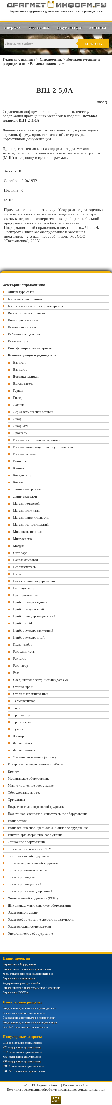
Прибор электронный (29, 637)
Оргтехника (16, 800)
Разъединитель (24, 651)
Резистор (19, 658)
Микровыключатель (27, 532)
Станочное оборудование (27, 842)
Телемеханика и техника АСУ (29, 849)
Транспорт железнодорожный (30, 891)
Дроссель (20, 433)
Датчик (18, 405)
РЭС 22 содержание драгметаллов (24, 1070)
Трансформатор (24, 722)
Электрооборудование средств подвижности (41, 919)
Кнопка (18, 468)
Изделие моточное (26, 454)
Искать (93, 44)
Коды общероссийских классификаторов (28, 973)
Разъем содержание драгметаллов (24, 1012)
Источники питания (22, 327)
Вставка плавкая (45, 64)
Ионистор (20, 461)
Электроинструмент (23, 912)
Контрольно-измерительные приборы (35, 764)
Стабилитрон (23, 687)
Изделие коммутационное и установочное (43, 447)
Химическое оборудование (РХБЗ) (33, 898)
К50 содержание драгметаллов (22, 1061)
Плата (17, 574)
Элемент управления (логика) (34, 757)
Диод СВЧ (20, 426)
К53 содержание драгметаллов (22, 1056)
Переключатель (24, 567)
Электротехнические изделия (29, 926)
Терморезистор (24, 701)
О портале (12, 28)
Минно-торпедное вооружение (31, 785)
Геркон (18, 391)
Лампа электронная (27, 489)
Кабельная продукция (24, 334)
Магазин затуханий (27, 510)
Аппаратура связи (21, 292)
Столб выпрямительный (30, 694)
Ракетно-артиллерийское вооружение (35, 835)
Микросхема (22, 539)
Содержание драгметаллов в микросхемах (29, 1017)
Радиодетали (17, 821)
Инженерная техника (23, 320)
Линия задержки (25, 496)
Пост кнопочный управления (34, 581)
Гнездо (18, 398)
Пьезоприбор (23, 644)
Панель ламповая (25, 560)
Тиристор (20, 708)
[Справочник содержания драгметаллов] (56, 6)
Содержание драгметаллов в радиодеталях (29, 1008)
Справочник (39, 28)
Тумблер (19, 729)
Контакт (19, 482)
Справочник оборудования (19, 964)
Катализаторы (18, 341)
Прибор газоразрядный (30, 602)
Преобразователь (25, 595)
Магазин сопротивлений (31, 525)
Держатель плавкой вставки (33, 412)
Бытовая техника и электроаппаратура (36, 306)
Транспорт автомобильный (28, 870)
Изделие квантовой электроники (36, 440)
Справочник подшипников (19, 978)
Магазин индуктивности (31, 517)
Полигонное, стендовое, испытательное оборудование (48, 814)
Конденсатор (22, 475)
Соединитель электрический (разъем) (40, 680)
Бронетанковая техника (25, 299)
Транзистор (21, 715)
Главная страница (19, 59)
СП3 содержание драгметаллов (22, 1052)
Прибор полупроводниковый (34, 616)
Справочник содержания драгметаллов (27, 968)
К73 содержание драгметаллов (22, 1047)
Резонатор (20, 666)
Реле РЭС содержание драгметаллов (25, 1026)
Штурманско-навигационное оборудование (39, 905)
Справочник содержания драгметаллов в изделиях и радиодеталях (56, 11)
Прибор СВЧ (22, 623)
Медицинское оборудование (28, 778)
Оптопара (20, 553)
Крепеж (13, 771)
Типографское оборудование (29, 856)
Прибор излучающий (28, 609)
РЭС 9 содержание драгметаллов (23, 1066)
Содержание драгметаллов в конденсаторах (30, 1022)
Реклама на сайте (75, 1085)
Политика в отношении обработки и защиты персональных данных (56, 1089)
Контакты (97, 28)
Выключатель (23, 383)
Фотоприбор (22, 743)
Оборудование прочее (24, 792)
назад (102, 102)
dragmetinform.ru (48, 1085)
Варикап (19, 362)
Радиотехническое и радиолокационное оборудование (48, 828)
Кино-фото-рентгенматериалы (30, 348)
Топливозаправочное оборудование (34, 863)
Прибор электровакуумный (33, 630)
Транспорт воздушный (24, 884)
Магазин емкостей (26, 503)
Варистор (20, 369)
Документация (69, 28)
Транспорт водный (22, 877)
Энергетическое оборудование (30, 934)
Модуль (18, 546)
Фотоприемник (24, 750)
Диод (17, 419)
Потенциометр (24, 588)
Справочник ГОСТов (15, 992)
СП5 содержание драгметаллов (22, 1042)
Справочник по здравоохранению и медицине (31, 987)
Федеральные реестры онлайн (21, 983)
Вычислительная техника (26, 313)
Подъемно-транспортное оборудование (37, 807)
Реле (16, 673)
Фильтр (18, 736)
